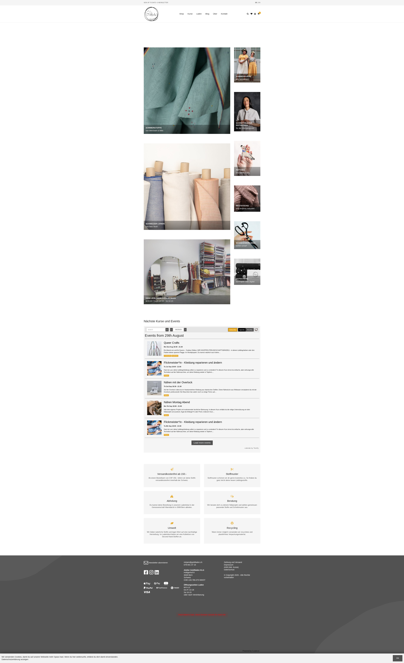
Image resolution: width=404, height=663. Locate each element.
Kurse (190, 14)
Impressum (228, 565)
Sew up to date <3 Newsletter (156, 2)
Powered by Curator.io (251, 651)
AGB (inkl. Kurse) (231, 567)
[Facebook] (146, 573)
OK (397, 658)
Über (215, 14)
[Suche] (248, 14)
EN (259, 2)
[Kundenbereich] (255, 14)
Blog (207, 14)
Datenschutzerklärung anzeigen (15, 659)
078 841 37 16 (190, 565)
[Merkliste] (251, 14)
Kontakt (224, 14)
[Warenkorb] (258, 14)
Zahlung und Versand (233, 562)
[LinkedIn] (156, 573)
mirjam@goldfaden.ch (193, 562)
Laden (199, 14)
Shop (181, 14)
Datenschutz (229, 570)
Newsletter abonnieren (158, 563)
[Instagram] (151, 573)
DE (256, 2)
